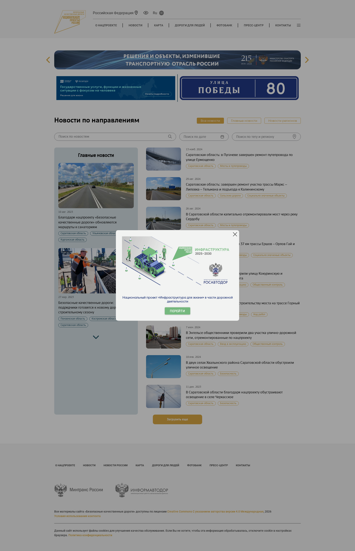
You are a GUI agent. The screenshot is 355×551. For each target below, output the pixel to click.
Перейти (177, 311)
